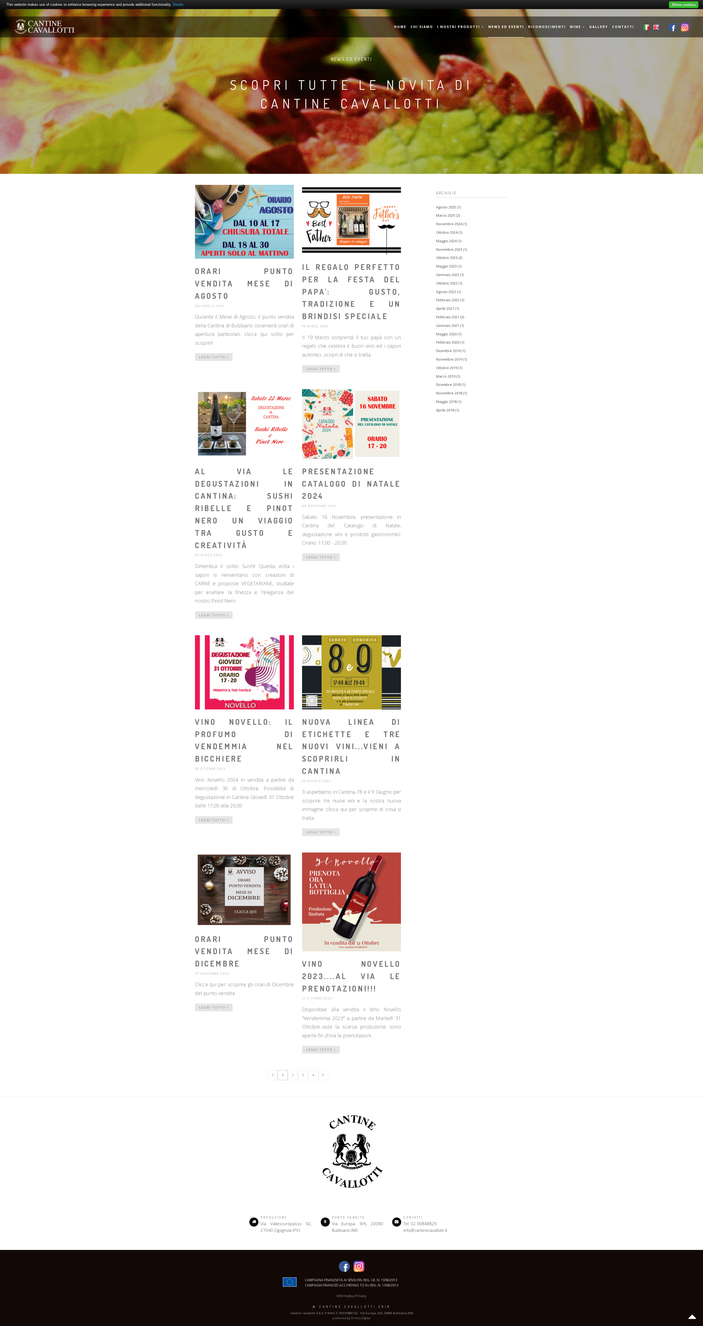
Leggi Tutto (213, 357)
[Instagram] (685, 26)
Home (400, 26)
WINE (576, 26)
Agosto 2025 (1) (448, 207)
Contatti (623, 26)
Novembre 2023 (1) (451, 249)
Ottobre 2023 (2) (449, 257)
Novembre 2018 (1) (451, 393)
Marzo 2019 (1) (448, 376)
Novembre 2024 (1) (451, 223)
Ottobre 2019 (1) (449, 367)
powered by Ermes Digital (351, 1318)
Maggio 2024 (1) (448, 240)
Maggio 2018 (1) (448, 401)
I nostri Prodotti (459, 26)
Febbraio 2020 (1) (450, 342)
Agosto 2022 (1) (448, 291)
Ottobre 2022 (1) (449, 283)
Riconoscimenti (547, 26)
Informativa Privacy (351, 1296)
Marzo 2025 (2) (448, 215)
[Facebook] (672, 26)
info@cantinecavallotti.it (425, 1230)
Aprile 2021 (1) (447, 308)
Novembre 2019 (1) (451, 359)
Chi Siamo (422, 26)
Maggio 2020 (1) (448, 334)
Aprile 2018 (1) (447, 410)
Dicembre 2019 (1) (450, 350)
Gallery (598, 26)
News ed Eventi (506, 26)
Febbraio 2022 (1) (450, 299)
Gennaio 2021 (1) (450, 325)
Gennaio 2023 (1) (450, 274)
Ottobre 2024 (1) (449, 232)
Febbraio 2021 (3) (450, 316)
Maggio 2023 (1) (448, 266)
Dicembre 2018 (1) (450, 384)
